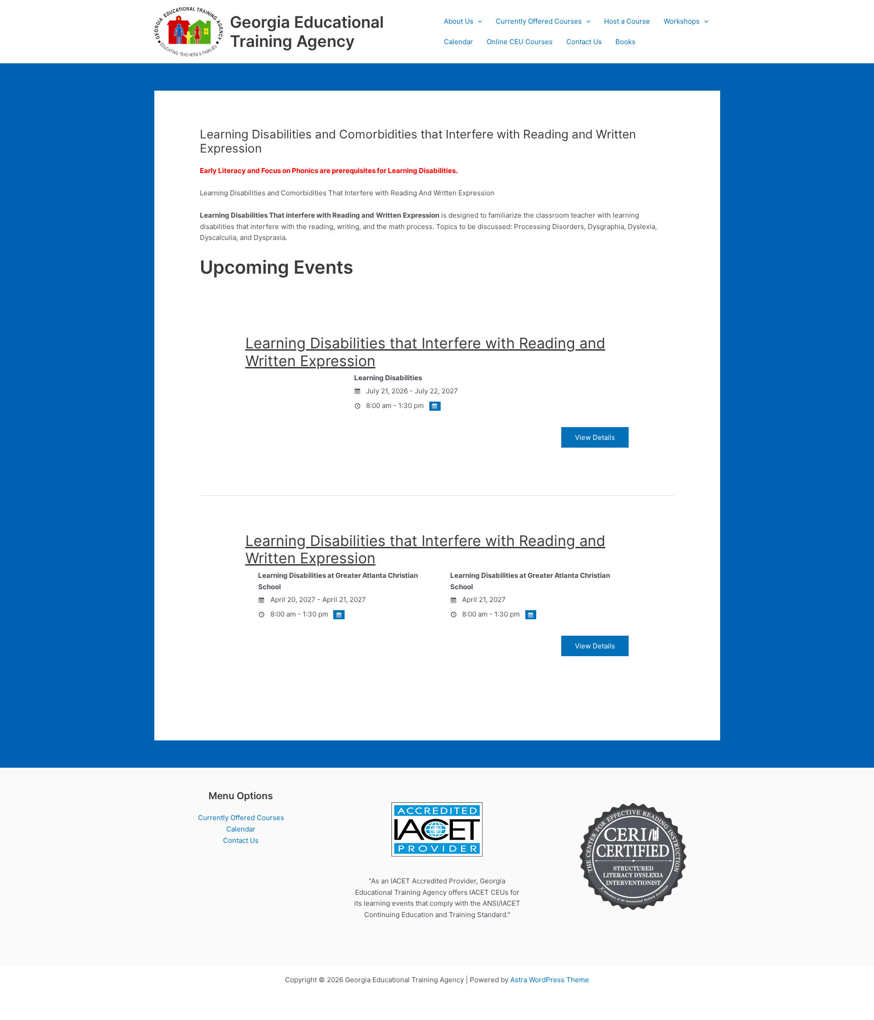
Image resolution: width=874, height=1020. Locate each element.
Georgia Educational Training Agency (307, 31)
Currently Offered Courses (539, 21)
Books (625, 41)
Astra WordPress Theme (549, 979)
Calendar (458, 41)
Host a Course (627, 21)
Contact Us (584, 41)
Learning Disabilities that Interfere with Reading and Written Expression (425, 351)
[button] (477, 21)
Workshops (682, 21)
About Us (458, 21)
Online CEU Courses (520, 41)
